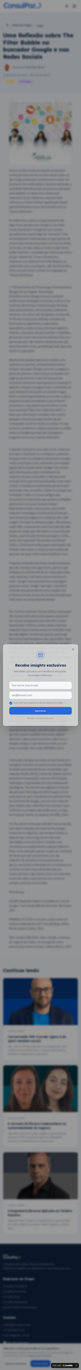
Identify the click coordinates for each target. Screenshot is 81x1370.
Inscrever (40, 710)
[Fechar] (73, 649)
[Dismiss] (76, 1365)
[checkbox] (10, 703)
